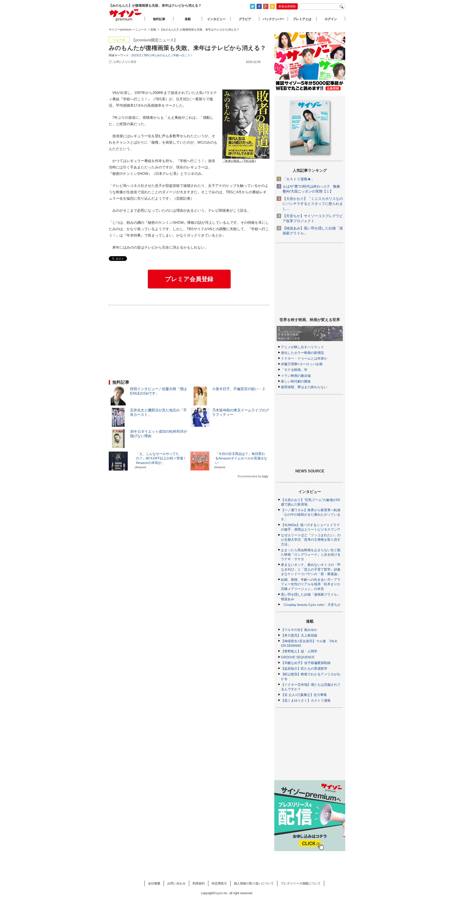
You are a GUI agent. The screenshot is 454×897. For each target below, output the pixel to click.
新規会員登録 (287, 6)
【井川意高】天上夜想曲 (299, 635)
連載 (188, 19)
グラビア (245, 19)
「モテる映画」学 (294, 370)
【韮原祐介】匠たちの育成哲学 (304, 668)
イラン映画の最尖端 (296, 376)
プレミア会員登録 (189, 279)
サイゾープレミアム (125, 15)
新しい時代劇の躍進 (296, 381)
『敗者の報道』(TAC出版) (239, 161)
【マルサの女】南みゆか (299, 630)
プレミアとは (302, 19)
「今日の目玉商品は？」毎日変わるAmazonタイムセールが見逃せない (241, 458)
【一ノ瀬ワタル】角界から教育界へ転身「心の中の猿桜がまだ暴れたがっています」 (310, 514)
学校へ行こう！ (183, 55)
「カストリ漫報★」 (298, 179)
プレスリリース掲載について (301, 883)
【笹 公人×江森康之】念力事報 (304, 695)
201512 (136, 55)
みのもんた (164, 55)
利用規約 (198, 883)
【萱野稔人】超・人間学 (299, 651)
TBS (146, 55)
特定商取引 (219, 883)
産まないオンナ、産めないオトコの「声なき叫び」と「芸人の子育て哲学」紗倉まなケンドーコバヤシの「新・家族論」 (310, 569)
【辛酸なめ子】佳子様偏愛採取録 (306, 663)
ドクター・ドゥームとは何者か (304, 358)
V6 (153, 55)
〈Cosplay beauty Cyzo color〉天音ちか (311, 605)
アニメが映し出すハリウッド (302, 347)
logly (265, 476)
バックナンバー (273, 19)
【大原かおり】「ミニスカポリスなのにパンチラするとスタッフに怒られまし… (313, 204)
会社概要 (154, 883)
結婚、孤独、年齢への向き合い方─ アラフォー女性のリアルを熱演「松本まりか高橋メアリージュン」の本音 (310, 584)
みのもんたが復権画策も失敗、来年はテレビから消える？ (187, 47)
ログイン (331, 19)
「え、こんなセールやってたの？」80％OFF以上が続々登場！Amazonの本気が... (161, 458)
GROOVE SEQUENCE (297, 657)
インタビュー (216, 19)
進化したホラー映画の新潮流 (302, 353)
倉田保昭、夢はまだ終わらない (304, 387)
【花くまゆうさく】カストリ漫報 (306, 700)
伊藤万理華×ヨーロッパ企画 (302, 364)
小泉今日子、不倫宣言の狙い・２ (238, 389)
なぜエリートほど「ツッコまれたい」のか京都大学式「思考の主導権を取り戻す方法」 (310, 539)
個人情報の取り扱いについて (254, 883)
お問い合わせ (176, 883)
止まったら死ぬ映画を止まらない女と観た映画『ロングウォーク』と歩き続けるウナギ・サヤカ (310, 554)
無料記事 (159, 19)
